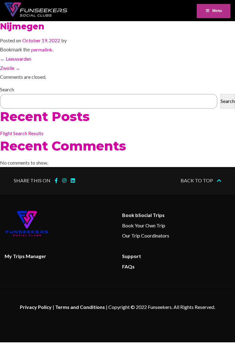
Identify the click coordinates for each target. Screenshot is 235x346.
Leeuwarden (15, 59)
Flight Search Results (21, 133)
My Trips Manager (25, 256)
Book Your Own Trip (143, 225)
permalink (41, 49)
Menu (217, 11)
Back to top (197, 180)
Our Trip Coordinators (145, 235)
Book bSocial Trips (143, 215)
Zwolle (10, 68)
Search (7, 89)
